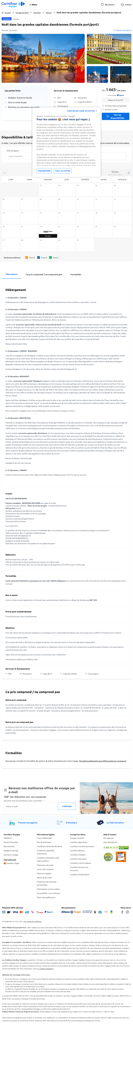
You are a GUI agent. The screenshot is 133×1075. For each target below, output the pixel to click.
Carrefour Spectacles (78, 842)
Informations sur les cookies (48, 889)
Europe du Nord (22, 12)
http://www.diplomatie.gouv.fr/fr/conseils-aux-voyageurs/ (102, 761)
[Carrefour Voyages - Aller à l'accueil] (13, 5)
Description (11, 274)
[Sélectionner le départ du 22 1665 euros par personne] (48, 231)
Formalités (75, 274)
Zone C (56, 257)
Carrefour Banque (77, 850)
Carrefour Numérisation (79, 874)
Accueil (8, 12)
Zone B (44, 257)
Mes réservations (110, 842)
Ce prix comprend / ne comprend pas (44, 274)
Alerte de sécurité (44, 877)
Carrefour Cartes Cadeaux (80, 863)
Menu (34, 4)
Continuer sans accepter (81, 111)
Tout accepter (62, 171)
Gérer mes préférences (46, 897)
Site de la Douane (44, 842)
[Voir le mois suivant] (128, 172)
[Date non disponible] (48, 190)
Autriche (37, 12)
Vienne (49, 12)
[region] (66, 142)
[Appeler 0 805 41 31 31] (116, 847)
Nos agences (108, 838)
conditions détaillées (46, 969)
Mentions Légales (44, 873)
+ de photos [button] (121, 74)
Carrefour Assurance (78, 859)
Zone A (32, 257)
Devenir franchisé (11, 842)
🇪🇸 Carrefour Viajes (11, 863)
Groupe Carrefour (77, 838)
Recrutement (9, 846)
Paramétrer (44, 171)
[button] (43, 58)
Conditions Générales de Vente (49, 846)
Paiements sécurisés (45, 865)
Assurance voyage (11, 854)
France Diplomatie (44, 838)
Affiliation (8, 838)
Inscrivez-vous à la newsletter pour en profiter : (24, 800)
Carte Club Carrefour (45, 869)
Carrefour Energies (77, 854)
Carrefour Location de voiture (82, 846)
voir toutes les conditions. (33, 921)
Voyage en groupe (11, 850)
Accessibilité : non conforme (48, 893)
